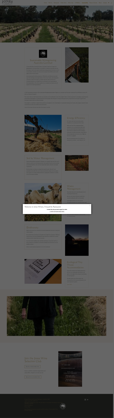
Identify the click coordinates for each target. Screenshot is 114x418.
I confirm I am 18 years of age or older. (57, 211)
